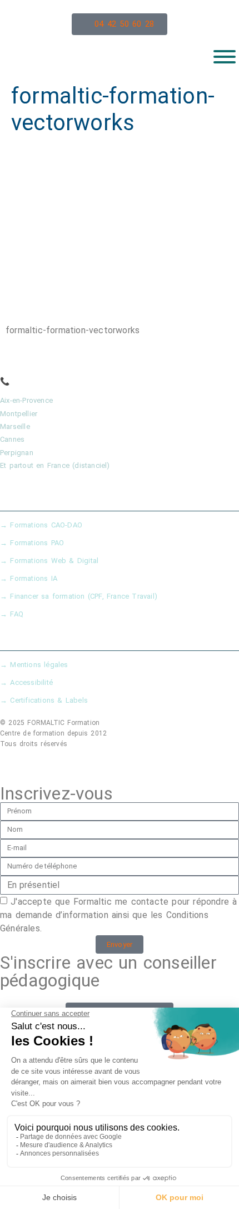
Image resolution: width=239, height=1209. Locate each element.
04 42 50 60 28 (40, 381)
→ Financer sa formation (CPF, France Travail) (78, 596)
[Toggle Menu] (224, 56)
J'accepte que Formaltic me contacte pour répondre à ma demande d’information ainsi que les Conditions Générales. (118, 915)
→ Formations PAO (32, 543)
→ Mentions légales (34, 664)
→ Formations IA (28, 578)
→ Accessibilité (26, 682)
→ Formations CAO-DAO (41, 525)
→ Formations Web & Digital (49, 560)
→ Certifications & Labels (44, 700)
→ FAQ (11, 614)
